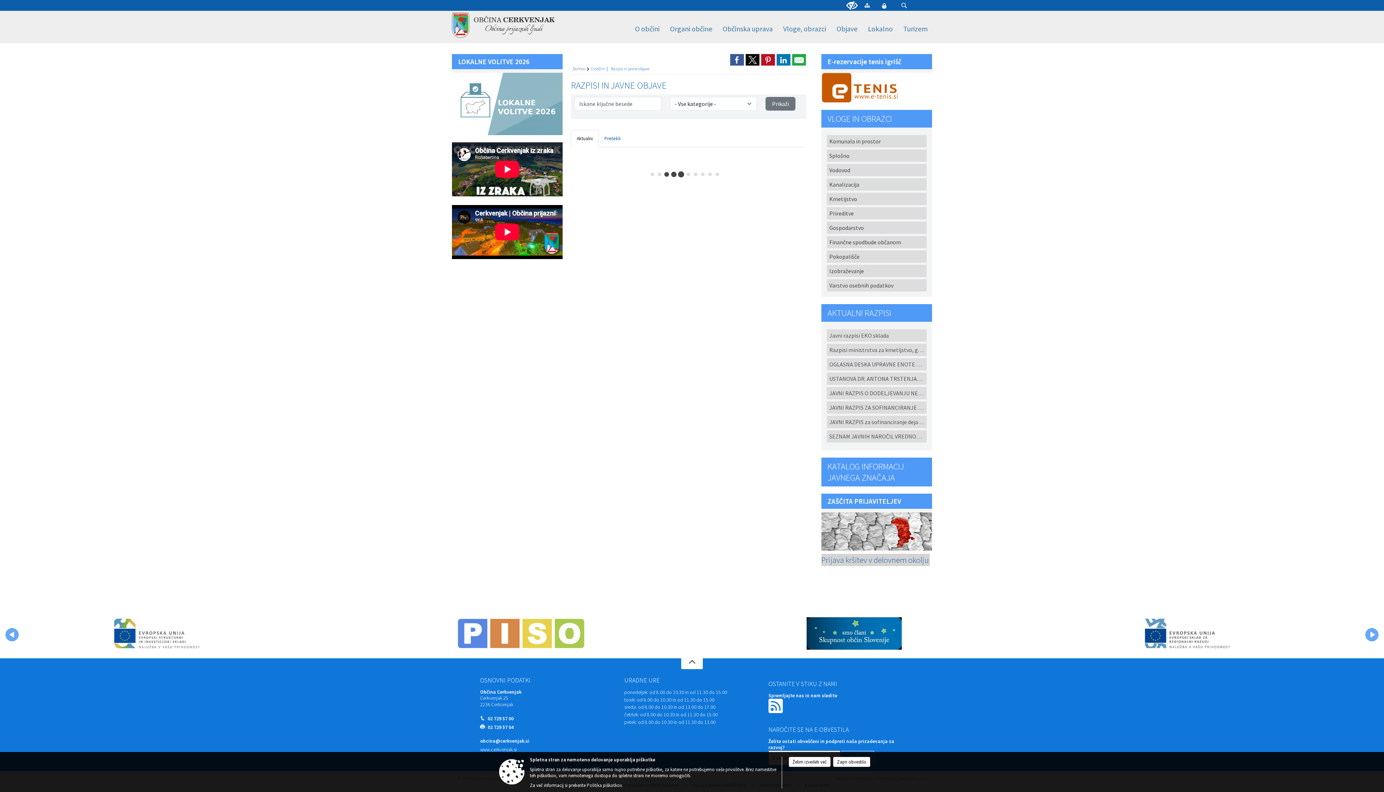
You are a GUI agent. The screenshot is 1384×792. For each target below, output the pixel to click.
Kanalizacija (844, 184)
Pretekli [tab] (612, 138)
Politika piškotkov (604, 785)
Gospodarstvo (846, 227)
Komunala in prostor (855, 141)
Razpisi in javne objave (630, 68)
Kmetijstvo (843, 199)
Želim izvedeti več (810, 762)
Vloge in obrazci (860, 118)
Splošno (839, 155)
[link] (737, 60)
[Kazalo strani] (867, 5)
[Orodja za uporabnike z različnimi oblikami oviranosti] (852, 5)
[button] (904, 5)
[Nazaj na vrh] (692, 663)
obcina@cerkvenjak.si (504, 741)
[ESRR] (1187, 633)
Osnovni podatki (505, 680)
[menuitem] (647, 29)
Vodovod (839, 170)
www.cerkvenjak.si (498, 750)
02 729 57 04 (501, 727)
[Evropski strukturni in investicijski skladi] (188, 633)
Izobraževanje (846, 271)
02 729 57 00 (501, 719)
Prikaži (780, 103)
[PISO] (521, 633)
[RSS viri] (776, 705)
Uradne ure (642, 680)
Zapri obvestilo (851, 762)
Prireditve (841, 213)
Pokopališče (844, 256)
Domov (579, 68)
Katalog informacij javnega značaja (866, 472)
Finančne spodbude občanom (865, 242)
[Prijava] (884, 6)
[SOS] (854, 633)
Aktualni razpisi (859, 313)
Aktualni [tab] (585, 138)
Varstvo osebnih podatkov (861, 285)
